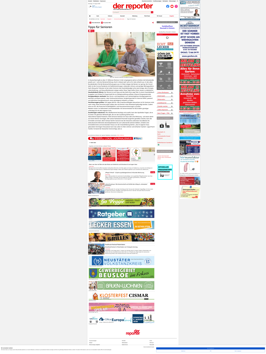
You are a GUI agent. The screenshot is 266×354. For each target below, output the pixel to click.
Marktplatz (165, 1)
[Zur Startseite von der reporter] (133, 6)
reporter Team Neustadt (163, 156)
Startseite (102, 19)
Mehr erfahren (120, 135)
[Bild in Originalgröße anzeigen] (121, 54)
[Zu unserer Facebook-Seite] (167, 6)
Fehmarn (110, 16)
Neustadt (122, 16)
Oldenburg (134, 16)
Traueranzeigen (92, 340)
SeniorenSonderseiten (119, 19)
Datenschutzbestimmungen (148, 347)
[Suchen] (152, 12)
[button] (177, 1)
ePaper (90, 342)
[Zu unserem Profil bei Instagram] (176, 6)
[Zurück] (89, 155)
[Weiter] (154, 155)
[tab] (91, 31)
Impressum (103, 1)
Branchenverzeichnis (147, 1)
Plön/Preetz (147, 16)
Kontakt (90, 1)
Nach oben (93, 142)
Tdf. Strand (159, 16)
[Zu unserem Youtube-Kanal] (172, 6)
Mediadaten (96, 1)
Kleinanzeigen (172, 1)
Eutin (97, 16)
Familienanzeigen (157, 1)
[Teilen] (153, 23)
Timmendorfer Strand (163, 136)
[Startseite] (89, 16)
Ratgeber (172, 16)
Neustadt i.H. (161, 132)
